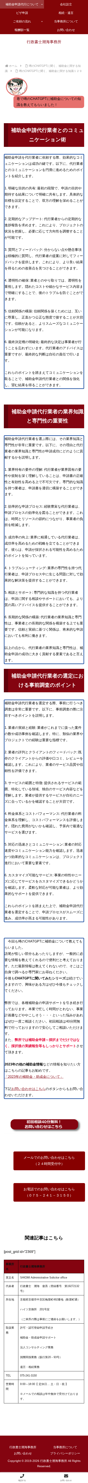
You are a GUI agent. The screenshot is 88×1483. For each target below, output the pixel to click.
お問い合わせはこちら (28, 1089)
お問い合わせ (23, 1453)
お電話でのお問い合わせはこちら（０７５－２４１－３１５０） (49, 1192)
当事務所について (65, 1447)
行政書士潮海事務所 (22, 1447)
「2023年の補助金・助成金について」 (33, 1076)
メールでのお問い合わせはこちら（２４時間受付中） (49, 1161)
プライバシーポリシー (65, 1453)
